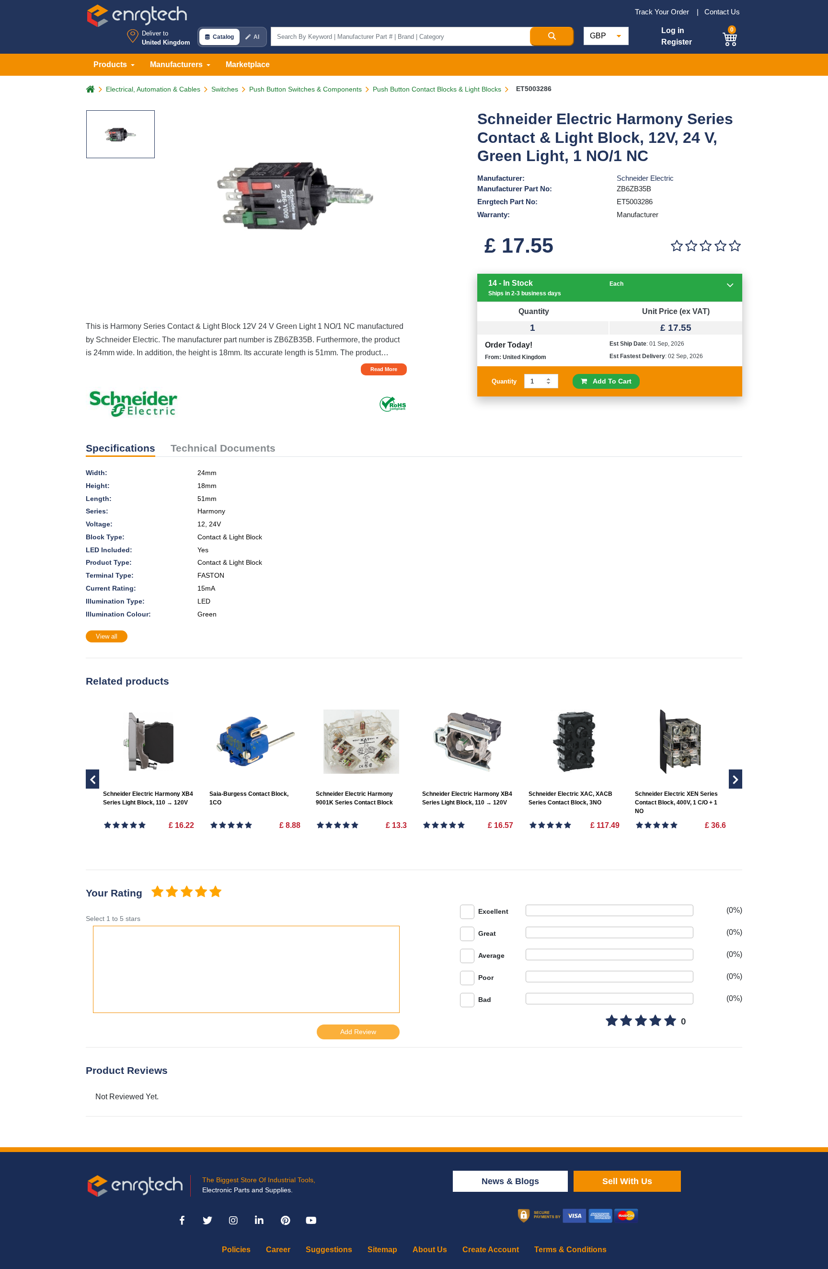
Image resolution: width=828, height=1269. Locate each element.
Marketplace (248, 64)
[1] (676, 246)
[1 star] (157, 892)
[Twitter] (207, 1221)
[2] (691, 246)
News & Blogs (510, 1181)
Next (92, 779)
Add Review (358, 1032)
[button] (730, 38)
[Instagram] (233, 1221)
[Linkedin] (259, 1221)
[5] (735, 246)
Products (111, 64)
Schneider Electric (645, 178)
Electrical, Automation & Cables (153, 89)
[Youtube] (311, 1221)
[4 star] (201, 892)
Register (676, 42)
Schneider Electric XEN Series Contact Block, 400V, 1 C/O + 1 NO (676, 803)
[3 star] (186, 892)
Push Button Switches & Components (305, 89)
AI (256, 37)
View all (106, 636)
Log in (672, 30)
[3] (706, 246)
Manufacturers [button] (177, 64)
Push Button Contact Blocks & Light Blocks (437, 89)
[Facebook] (182, 1221)
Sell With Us (627, 1181)
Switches (224, 89)
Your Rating (114, 892)
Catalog (223, 37)
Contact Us (722, 12)
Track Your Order (663, 12)
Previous (735, 779)
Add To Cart (609, 381)
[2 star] (171, 892)
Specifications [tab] (120, 448)
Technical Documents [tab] (223, 448)
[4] (720, 246)
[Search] (552, 36)
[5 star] (215, 892)
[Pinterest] (285, 1221)
